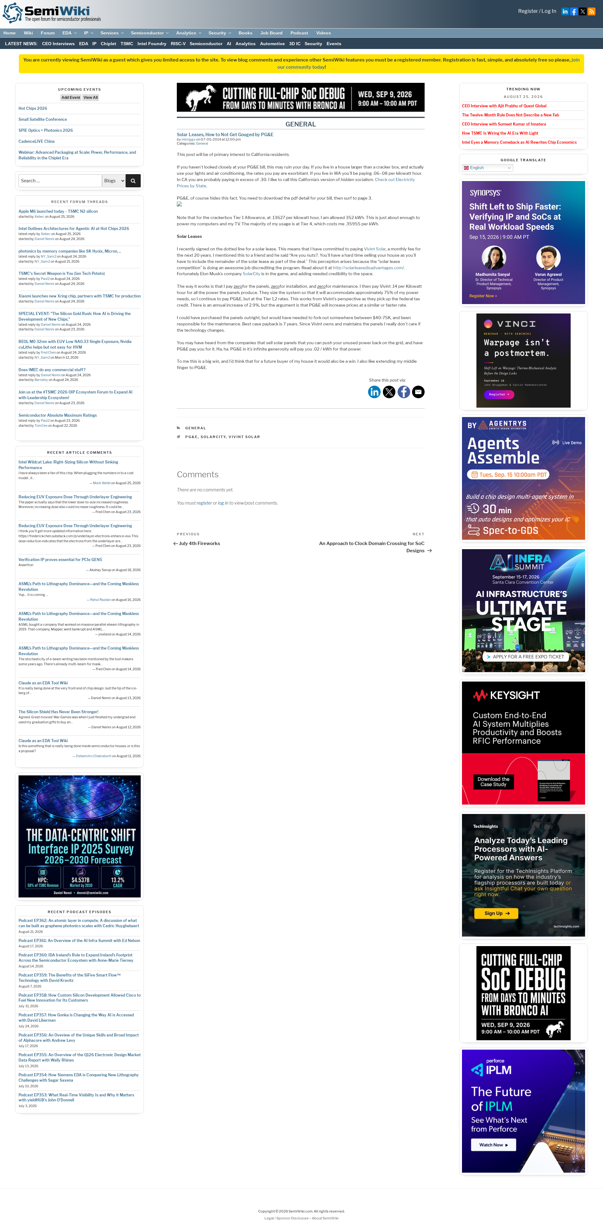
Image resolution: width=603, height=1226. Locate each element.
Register (528, 11)
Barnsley (41, 380)
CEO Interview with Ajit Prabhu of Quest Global (504, 106)
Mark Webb (102, 483)
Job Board (271, 32)
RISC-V (178, 43)
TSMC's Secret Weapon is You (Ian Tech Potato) (62, 273)
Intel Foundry (152, 43)
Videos (323, 32)
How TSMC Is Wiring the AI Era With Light (500, 133)
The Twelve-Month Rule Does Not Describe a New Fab (510, 115)
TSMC (127, 43)
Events (334, 43)
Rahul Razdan (100, 600)
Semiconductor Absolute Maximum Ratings (58, 415)
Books (246, 32)
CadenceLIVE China (37, 141)
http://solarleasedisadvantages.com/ (368, 267)
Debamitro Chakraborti (93, 756)
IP (86, 32)
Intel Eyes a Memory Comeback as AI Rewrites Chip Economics (519, 142)
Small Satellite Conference (43, 119)
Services (109, 32)
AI (229, 43)
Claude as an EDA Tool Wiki (43, 683)
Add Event (71, 97)
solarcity (213, 437)
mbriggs (188, 139)
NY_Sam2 (48, 256)
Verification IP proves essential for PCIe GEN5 (60, 559)
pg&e (191, 437)
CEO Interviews (58, 43)
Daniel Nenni (44, 239)
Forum (48, 32)
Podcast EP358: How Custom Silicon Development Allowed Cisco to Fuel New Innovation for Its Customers (80, 998)
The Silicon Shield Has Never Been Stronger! (58, 711)
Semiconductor (147, 32)
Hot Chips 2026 (33, 108)
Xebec (39, 217)
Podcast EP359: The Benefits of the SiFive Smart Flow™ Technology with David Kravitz (70, 978)
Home (9, 32)
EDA (67, 32)
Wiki (28, 32)
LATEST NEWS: (21, 43)
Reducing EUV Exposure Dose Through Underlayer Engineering (75, 497)
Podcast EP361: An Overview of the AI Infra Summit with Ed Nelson (79, 940)
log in (223, 503)
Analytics (186, 32)
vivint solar (244, 437)
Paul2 (45, 279)
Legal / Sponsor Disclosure (286, 1218)
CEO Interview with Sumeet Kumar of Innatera (504, 124)
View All (91, 97)
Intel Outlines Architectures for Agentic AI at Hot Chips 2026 (74, 228)
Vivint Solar (375, 248)
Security (217, 32)
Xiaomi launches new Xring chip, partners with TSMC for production (80, 296)
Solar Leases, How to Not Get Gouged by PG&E (225, 134)
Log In (548, 11)
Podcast (299, 32)
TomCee (41, 426)
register (204, 503)
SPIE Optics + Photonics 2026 (46, 130)
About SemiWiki (325, 1218)
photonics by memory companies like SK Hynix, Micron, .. (70, 251)
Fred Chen (48, 353)
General (202, 143)
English (476, 167)
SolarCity (251, 273)
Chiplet (108, 43)
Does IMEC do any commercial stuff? (52, 369)
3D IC (295, 43)
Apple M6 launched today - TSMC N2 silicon (58, 211)
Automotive (272, 43)
